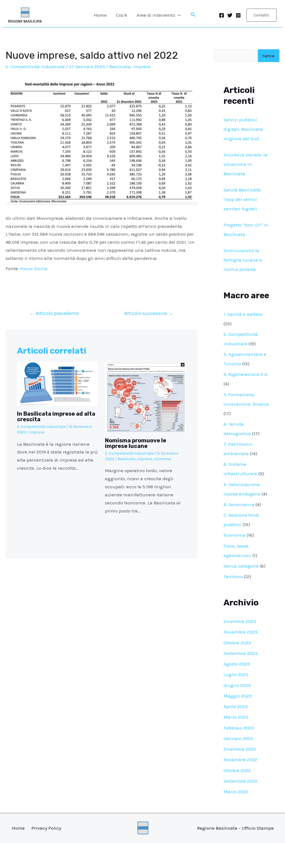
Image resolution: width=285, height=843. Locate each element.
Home (100, 15)
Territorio (233, 576)
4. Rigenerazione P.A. (245, 374)
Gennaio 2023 (238, 738)
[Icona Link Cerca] (193, 15)
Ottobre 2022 (237, 770)
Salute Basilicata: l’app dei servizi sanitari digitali (242, 199)
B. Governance (238, 504)
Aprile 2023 (235, 706)
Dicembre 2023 (239, 621)
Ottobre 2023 (237, 642)
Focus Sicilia (34, 268)
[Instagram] (238, 15)
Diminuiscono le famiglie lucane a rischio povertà (242, 260)
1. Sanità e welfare (242, 314)
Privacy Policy (46, 828)
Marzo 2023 (236, 717)
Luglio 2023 (236, 674)
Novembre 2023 (240, 632)
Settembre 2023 (240, 653)
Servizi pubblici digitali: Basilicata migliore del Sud (243, 129)
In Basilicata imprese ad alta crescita (56, 416)
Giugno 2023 (237, 685)
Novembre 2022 (240, 759)
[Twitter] (229, 15)
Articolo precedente (54, 313)
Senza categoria (241, 566)
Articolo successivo (148, 313)
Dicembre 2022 (239, 749)
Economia (234, 535)
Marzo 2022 (235, 791)
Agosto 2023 (236, 664)
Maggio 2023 (237, 696)
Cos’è (121, 15)
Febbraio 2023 (238, 728)
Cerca (268, 55)
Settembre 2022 (240, 781)
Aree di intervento (156, 15)
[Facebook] (221, 15)
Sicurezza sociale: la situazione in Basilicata (245, 164)
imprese (142, 66)
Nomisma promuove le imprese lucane (135, 443)
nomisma (162, 459)
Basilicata (120, 66)
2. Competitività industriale (35, 66)
